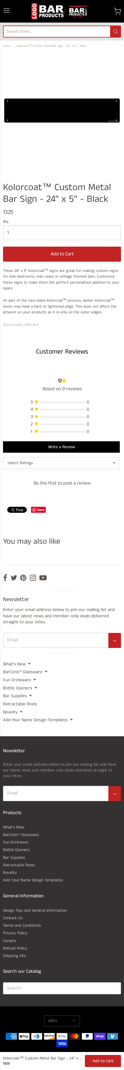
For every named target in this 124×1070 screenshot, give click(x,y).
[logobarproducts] (62, 11)
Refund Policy (15, 948)
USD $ (52, 1020)
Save (41, 509)
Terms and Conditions (22, 926)
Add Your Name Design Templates (35, 720)
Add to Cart (62, 254)
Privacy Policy (15, 933)
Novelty (10, 712)
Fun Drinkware (17, 680)
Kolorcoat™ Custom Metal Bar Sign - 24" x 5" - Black (51, 46)
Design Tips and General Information (35, 910)
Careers (9, 941)
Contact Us (13, 918)
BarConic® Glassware (22, 672)
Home (7, 46)
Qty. (6, 222)
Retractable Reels (20, 704)
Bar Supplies (15, 696)
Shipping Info (14, 956)
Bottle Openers (17, 688)
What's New (14, 664)
